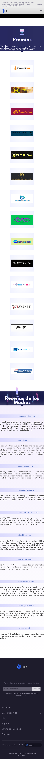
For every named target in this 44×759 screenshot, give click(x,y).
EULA (21, 745)
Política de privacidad (9, 745)
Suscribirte (36, 689)
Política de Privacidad (14, 6)
